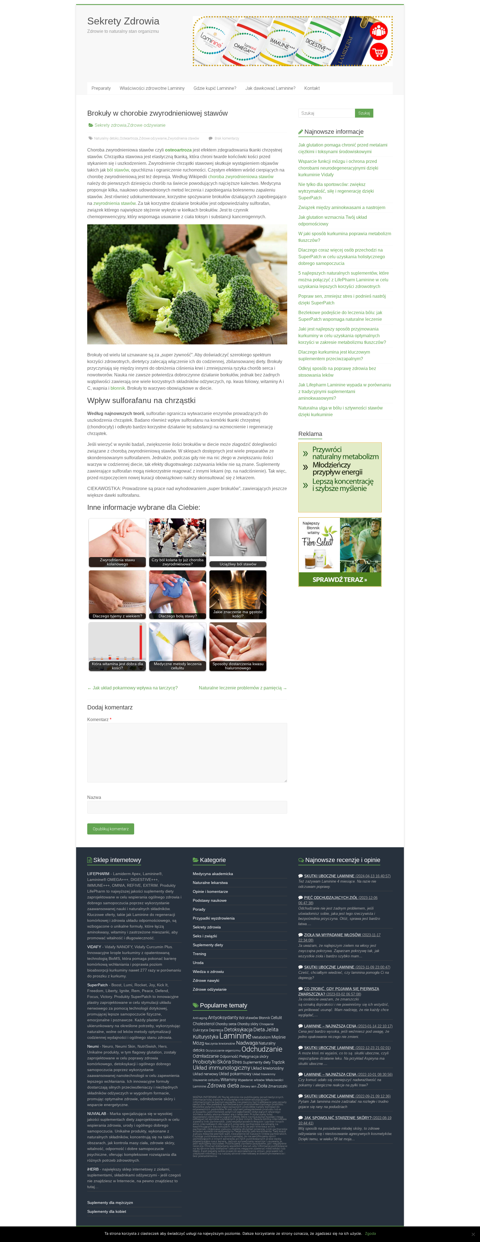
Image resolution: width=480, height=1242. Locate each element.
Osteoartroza (129, 138)
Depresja (216, 1030)
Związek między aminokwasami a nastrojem (341, 207)
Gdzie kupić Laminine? (215, 88)
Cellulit (276, 1017)
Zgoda (370, 1233)
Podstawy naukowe (210, 900)
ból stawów (118, 170)
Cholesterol (203, 1023)
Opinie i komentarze (210, 891)
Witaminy (229, 1079)
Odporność (229, 1056)
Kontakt (312, 88)
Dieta (259, 1029)
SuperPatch (97, 985)
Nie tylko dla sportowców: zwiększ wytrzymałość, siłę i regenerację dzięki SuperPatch (336, 191)
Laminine (235, 1035)
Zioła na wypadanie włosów (332, 935)
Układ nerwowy (205, 1074)
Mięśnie (279, 1037)
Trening (199, 954)
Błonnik (264, 1018)
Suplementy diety (208, 945)
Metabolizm (261, 1037)
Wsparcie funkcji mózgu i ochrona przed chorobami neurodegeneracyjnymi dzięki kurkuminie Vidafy (338, 168)
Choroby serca (225, 1024)
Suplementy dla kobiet (106, 1211)
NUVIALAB (96, 1113)
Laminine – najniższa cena (330, 1026)
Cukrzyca (200, 1030)
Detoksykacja (238, 1029)
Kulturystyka (205, 1037)
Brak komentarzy (226, 138)
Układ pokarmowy (235, 1074)
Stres (237, 1062)
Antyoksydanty (223, 1017)
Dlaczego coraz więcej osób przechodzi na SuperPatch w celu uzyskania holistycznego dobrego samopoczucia (341, 257)
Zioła (262, 1086)
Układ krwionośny (267, 1068)
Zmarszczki (277, 1086)
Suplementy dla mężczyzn (110, 1202)
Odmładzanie (206, 1056)
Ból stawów (248, 1017)
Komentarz (99, 719)
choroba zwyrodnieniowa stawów (241, 176)
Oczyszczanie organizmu (223, 1050)
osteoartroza (178, 150)
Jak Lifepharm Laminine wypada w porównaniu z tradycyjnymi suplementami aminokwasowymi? (344, 391)
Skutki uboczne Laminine (329, 876)
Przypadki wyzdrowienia (214, 918)
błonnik (118, 388)
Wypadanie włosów (251, 1080)
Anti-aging (200, 1018)
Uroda (198, 962)
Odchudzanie (261, 1049)
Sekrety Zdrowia (123, 21)
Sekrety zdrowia (110, 125)
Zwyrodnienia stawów (183, 138)
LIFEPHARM (98, 873)
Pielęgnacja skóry (253, 1056)
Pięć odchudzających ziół (331, 898)
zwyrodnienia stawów (114, 203)
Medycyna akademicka (213, 873)
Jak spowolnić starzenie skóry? (337, 1118)
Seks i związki (205, 936)
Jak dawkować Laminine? (270, 88)
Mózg (198, 1043)
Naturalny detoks (106, 138)
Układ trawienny (263, 1074)
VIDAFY (94, 947)
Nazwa (94, 797)
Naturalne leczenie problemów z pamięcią (243, 687)
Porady (199, 909)
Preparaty (101, 88)
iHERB (93, 1169)
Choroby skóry (247, 1024)
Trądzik (278, 1062)
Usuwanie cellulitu (206, 1080)
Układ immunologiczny (221, 1067)
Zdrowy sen (248, 1086)
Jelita (272, 1030)
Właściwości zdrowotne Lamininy (152, 88)
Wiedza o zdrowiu (208, 971)
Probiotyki (204, 1062)
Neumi (93, 1046)
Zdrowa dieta (223, 1085)
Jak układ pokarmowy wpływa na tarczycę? (132, 687)
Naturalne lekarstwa (210, 882)
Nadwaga (247, 1043)
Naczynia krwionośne (220, 1043)
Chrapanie (266, 1024)
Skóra (224, 1062)
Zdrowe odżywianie (146, 125)
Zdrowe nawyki (206, 980)
